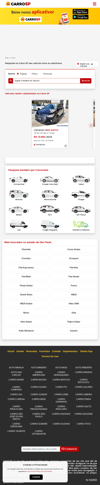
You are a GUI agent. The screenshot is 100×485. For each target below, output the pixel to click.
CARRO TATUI (84, 424)
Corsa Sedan (73, 249)
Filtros (35, 74)
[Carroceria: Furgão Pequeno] (50, 224)
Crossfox (26, 258)
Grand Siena (26, 294)
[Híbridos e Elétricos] (81, 224)
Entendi (36, 477)
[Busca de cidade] (92, 64)
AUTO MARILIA (16, 367)
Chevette (26, 249)
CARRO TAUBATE (16, 431)
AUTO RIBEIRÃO (84, 367)
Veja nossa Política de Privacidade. (39, 471)
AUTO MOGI (61, 367)
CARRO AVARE (16, 380)
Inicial (11, 351)
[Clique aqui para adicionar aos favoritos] (65, 146)
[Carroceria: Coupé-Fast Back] (50, 178)
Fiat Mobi (26, 276)
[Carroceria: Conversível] (18, 178)
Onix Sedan (26, 322)
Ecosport (73, 258)
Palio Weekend (26, 331)
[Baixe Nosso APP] (50, 16)
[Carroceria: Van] (18, 224)
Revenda (47, 74)
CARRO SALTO (83, 406)
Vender (20, 351)
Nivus (26, 313)
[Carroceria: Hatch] (81, 178)
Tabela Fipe (86, 351)
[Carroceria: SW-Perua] (81, 208)
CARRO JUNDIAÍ (39, 394)
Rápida (23, 74)
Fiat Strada (73, 276)
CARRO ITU (61, 387)
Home (7, 57)
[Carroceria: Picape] (81, 193)
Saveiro (74, 331)
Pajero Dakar (73, 322)
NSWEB (93, 480)
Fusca (74, 285)
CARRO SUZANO (61, 424)
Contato (56, 351)
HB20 (74, 294)
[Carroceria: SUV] (50, 208)
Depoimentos (70, 351)
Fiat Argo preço (26, 267)
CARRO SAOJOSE (84, 414)
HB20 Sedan (26, 303)
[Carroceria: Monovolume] (50, 193)
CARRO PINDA (83, 399)
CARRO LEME (61, 394)
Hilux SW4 (74, 303)
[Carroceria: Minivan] (18, 193)
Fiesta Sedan (26, 285)
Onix (74, 313)
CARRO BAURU (39, 380)
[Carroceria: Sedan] (18, 208)
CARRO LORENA (16, 399)
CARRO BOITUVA (61, 380)
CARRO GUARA (39, 387)
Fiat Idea (74, 267)
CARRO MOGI (39, 399)
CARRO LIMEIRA (83, 394)
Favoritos (44, 351)
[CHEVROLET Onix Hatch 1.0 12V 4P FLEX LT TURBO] (50, 113)
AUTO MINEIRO (38, 367)
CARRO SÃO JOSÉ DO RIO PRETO (16, 416)
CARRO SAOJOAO (61, 414)
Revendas (31, 351)
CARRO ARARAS (83, 372)
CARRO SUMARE (38, 424)
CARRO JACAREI (83, 387)
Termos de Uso (50, 356)
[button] (91, 125)
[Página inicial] (94, 3)
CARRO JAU (16, 394)
